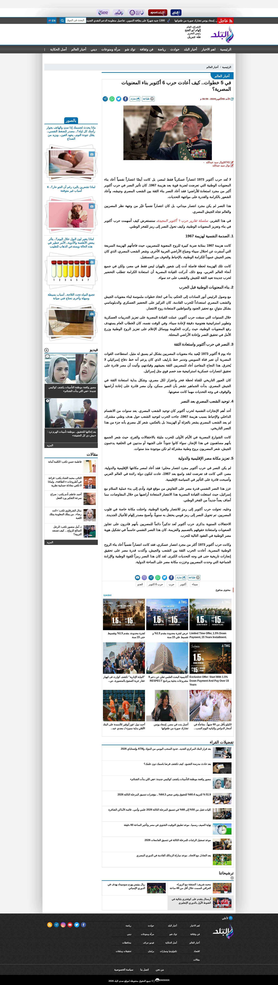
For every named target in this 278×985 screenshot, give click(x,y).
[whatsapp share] (112, 98)
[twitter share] (118, 98)
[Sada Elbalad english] (103, 12)
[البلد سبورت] (157, 12)
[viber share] (144, 577)
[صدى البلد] (222, 34)
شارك (133, 99)
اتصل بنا (144, 969)
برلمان (151, 951)
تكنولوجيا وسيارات (168, 951)
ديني (94, 49)
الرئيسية (225, 49)
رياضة (162, 49)
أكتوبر (183, 584)
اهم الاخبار (209, 49)
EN (53, 20)
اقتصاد (197, 951)
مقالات (196, 959)
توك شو (130, 49)
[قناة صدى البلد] (176, 12)
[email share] (105, 98)
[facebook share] (125, 98)
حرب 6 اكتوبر (156, 584)
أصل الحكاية (58, 49)
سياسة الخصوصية (123, 969)
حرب (171, 584)
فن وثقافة (146, 49)
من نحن (160, 969)
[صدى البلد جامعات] (136, 12)
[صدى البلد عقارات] (119, 12)
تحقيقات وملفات (123, 951)
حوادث (174, 49)
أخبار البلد (190, 49)
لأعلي (225, 918)
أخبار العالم (78, 49)
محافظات (126, 942)
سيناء (195, 584)
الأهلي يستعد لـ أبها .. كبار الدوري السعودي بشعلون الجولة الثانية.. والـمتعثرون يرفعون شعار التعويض (117, 20)
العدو (140, 584)
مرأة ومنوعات (110, 49)
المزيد (50, 445)
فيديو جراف (148, 942)
